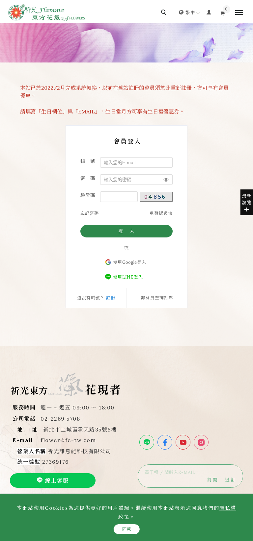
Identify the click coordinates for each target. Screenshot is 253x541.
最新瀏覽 (246, 199)
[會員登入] (209, 12)
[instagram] (202, 442)
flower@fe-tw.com (68, 440)
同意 (126, 529)
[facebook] (165, 442)
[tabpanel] (126, 42)
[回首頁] (47, 12)
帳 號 (87, 161)
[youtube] (184, 442)
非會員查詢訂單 (157, 298)
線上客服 (56, 480)
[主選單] (239, 13)
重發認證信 (161, 213)
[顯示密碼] (166, 179)
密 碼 (87, 178)
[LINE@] (147, 442)
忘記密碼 (89, 213)
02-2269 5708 (60, 418)
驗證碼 (87, 195)
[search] (164, 13)
